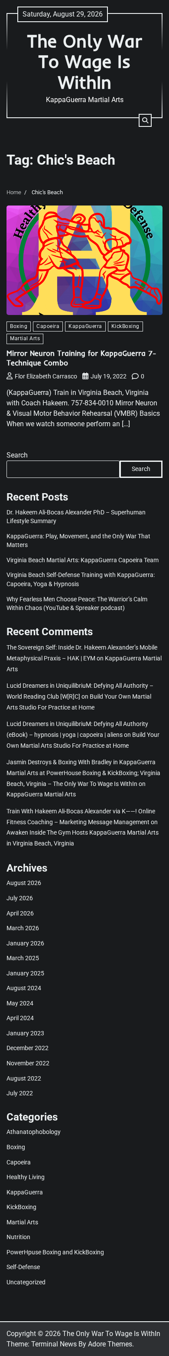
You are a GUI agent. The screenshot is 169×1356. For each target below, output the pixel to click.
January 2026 (25, 943)
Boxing (18, 326)
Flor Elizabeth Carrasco (46, 376)
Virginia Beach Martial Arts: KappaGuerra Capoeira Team (82, 560)
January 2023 (25, 1033)
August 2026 (23, 882)
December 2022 (27, 1047)
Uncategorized (26, 1282)
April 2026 (20, 913)
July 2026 (19, 898)
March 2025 (22, 958)
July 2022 (19, 1093)
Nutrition (18, 1236)
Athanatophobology (33, 1131)
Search (17, 455)
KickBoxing (125, 326)
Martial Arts (25, 338)
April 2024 (20, 1018)
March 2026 (22, 928)
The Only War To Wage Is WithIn (84, 61)
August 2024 (23, 988)
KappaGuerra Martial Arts (41, 794)
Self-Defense (23, 1266)
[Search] (145, 120)
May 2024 (19, 1003)
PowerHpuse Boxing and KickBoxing (55, 1252)
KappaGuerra (85, 326)
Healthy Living (25, 1177)
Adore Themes (110, 1344)
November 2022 (27, 1063)
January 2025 (25, 973)
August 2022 (23, 1078)
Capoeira (47, 326)
